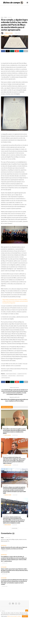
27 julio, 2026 (14, 524)
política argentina (6, 377)
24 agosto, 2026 (4, 550)
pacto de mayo (20, 375)
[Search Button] (26, 611)
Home (2, 17)
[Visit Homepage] (13, 2)
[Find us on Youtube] (16, 603)
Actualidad (10, 17)
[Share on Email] (17, 51)
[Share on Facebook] (3, 51)
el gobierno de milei (22, 373)
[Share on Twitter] (8, 51)
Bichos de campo (9, 33)
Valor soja (3, 545)
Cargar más (14, 528)
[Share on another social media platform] (26, 51)
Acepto (25, 616)
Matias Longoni (8, 435)
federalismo (4, 375)
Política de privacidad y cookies (14, 616)
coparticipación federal (11, 373)
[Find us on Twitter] (13, 603)
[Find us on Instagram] (19, 603)
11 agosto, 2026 (15, 435)
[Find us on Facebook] (10, 603)
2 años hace (7, 537)
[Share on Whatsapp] (12, 51)
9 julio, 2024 (17, 33)
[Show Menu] (27, 2)
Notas (5, 17)
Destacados (4, 554)
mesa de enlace (11, 375)
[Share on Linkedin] (21, 51)
